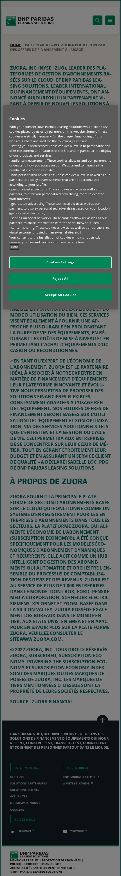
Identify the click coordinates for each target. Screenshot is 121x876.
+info (14, 247)
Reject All (60, 278)
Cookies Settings (60, 262)
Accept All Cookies (60, 295)
